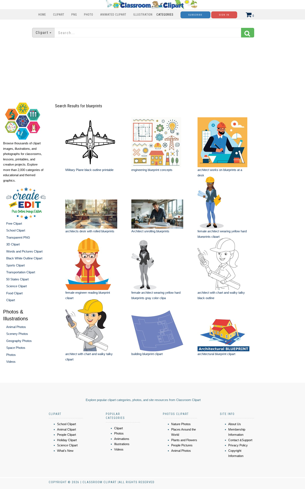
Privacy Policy (238, 445)
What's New (65, 450)
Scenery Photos (17, 333)
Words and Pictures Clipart (24, 251)
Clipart (58, 14)
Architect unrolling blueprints (150, 231)
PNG (74, 14)
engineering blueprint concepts (151, 170)
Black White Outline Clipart (24, 258)
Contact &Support (240, 440)
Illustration (142, 14)
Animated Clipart (113, 14)
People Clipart (66, 434)
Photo (88, 14)
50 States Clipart (17, 279)
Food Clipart (14, 293)
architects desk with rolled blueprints (89, 231)
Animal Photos (16, 327)
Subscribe (195, 15)
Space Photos (15, 347)
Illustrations (121, 444)
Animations (121, 439)
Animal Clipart (66, 429)
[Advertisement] (152, 70)
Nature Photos (181, 424)
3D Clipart (13, 244)
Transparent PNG (18, 237)
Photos (11, 355)
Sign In (224, 15)
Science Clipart (16, 286)
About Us (234, 424)
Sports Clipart (15, 265)
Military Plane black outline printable (89, 170)
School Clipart (15, 230)
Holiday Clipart (67, 440)
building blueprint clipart (147, 354)
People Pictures (182, 445)
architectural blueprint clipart (216, 354)
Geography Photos (19, 341)
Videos (11, 361)
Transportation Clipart (20, 272)
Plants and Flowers (184, 440)
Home (42, 14)
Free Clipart (14, 223)
